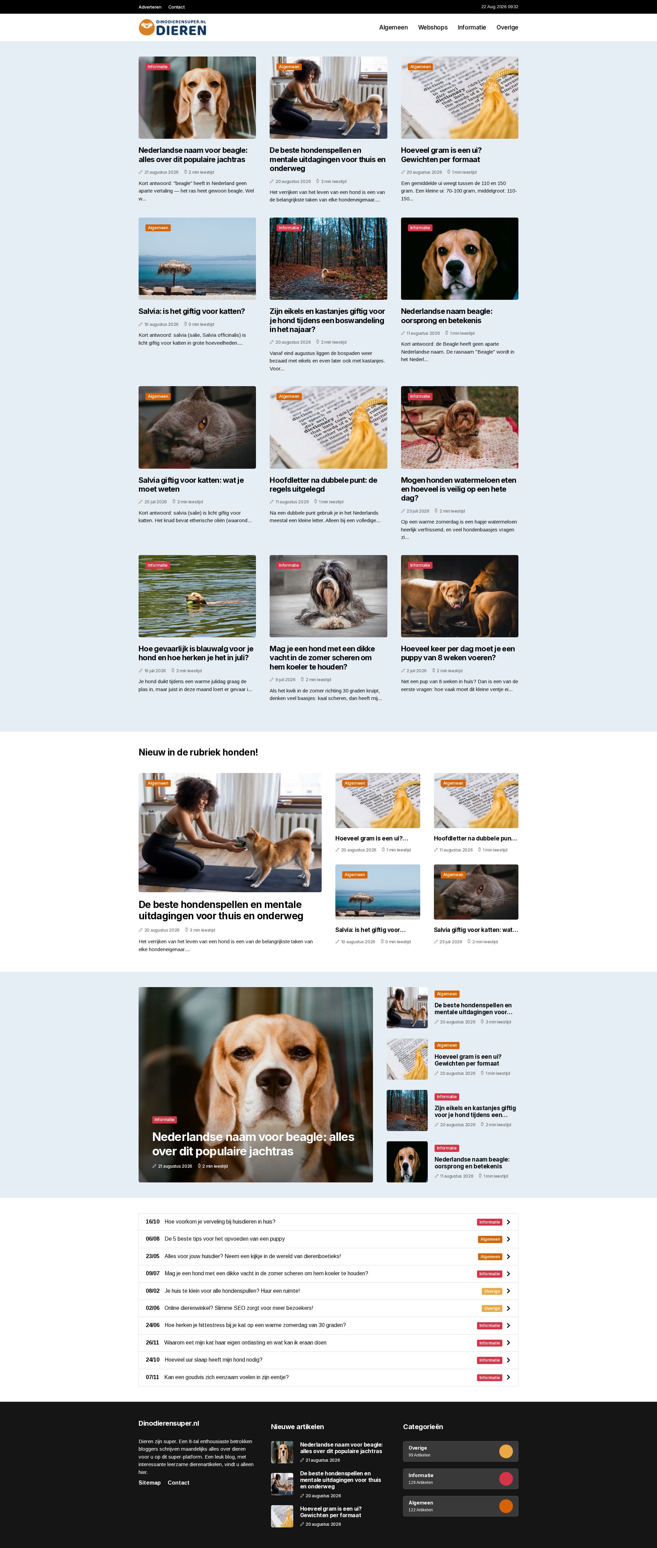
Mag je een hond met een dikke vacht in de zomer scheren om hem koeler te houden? (322, 657)
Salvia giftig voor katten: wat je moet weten (191, 484)
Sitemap (150, 1483)
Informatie (472, 27)
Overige (507, 27)
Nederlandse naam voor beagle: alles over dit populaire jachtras (193, 154)
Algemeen (393, 27)
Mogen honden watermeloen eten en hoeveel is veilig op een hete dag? (458, 489)
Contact (176, 7)
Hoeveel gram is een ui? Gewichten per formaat (441, 154)
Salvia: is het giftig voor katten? (192, 311)
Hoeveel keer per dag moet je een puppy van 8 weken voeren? (458, 653)
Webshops (433, 27)
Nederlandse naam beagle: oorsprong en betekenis (446, 315)
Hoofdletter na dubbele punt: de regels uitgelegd (323, 484)
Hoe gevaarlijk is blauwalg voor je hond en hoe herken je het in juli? (196, 653)
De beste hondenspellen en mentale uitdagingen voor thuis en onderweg (327, 159)
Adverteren (150, 7)
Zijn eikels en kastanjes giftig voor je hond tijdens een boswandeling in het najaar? (327, 320)
